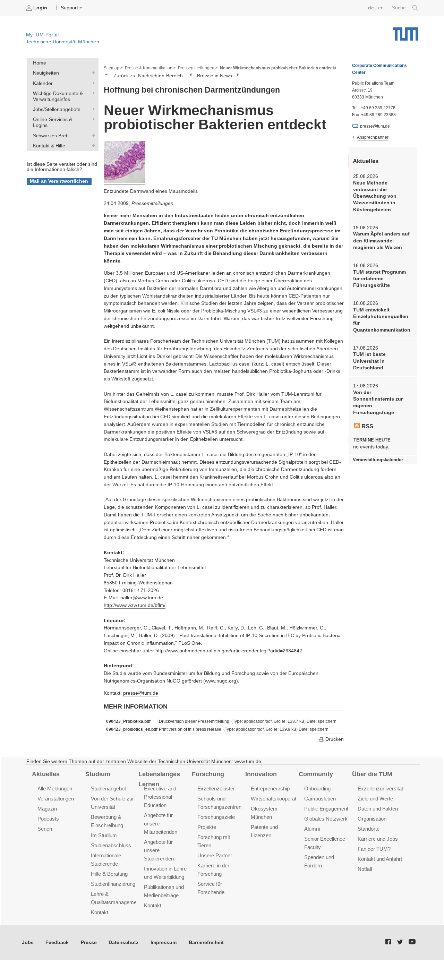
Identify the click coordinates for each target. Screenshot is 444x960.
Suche (399, 7)
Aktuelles (46, 774)
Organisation (372, 819)
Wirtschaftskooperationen (279, 799)
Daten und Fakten (378, 809)
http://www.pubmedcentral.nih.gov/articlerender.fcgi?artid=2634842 (228, 650)
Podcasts (48, 819)
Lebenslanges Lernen (159, 779)
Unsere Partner (214, 855)
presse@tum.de (140, 693)
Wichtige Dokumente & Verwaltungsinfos (92, 92)
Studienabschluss (111, 845)
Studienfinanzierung (113, 884)
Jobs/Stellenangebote (92, 109)
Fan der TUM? (374, 849)
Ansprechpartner (372, 137)
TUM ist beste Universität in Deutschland (369, 361)
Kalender (92, 82)
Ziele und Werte (375, 799)
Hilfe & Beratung (109, 874)
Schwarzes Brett (92, 135)
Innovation (261, 774)
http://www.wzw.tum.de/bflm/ (134, 605)
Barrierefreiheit (206, 942)
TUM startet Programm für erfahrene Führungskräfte (379, 278)
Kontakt (99, 912)
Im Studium (104, 835)
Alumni (312, 829)
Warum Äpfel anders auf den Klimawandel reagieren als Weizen (381, 240)
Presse (89, 942)
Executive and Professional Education (160, 797)
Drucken (334, 739)
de (371, 7)
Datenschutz (123, 942)
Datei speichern (321, 721)
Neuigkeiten (92, 72)
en (381, 7)
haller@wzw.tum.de (141, 597)
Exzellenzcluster (216, 788)
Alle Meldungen (54, 788)
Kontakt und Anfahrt (380, 859)
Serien (44, 829)
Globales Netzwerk (326, 819)
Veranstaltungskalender (378, 459)
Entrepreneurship (270, 788)
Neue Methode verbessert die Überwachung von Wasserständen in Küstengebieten (374, 196)
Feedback (57, 942)
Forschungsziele (216, 817)
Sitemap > (113, 68)
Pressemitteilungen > (198, 68)
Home (39, 63)
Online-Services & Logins (92, 119)
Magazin (47, 809)
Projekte (206, 827)
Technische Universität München (405, 31)
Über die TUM (372, 774)
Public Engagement (326, 809)
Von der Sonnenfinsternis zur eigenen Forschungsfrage (378, 402)
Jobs (28, 942)
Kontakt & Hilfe (92, 145)
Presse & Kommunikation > (150, 68)
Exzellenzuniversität (380, 788)
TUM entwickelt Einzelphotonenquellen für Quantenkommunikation (381, 320)
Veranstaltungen (55, 799)
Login (40, 7)
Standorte (368, 829)
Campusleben (320, 799)
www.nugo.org (220, 681)
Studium (97, 774)
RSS (366, 426)
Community (316, 774)
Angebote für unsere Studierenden (159, 850)
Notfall (365, 869)
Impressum (164, 942)
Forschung (208, 774)
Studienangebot (108, 788)
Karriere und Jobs (378, 839)
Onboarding (317, 788)
